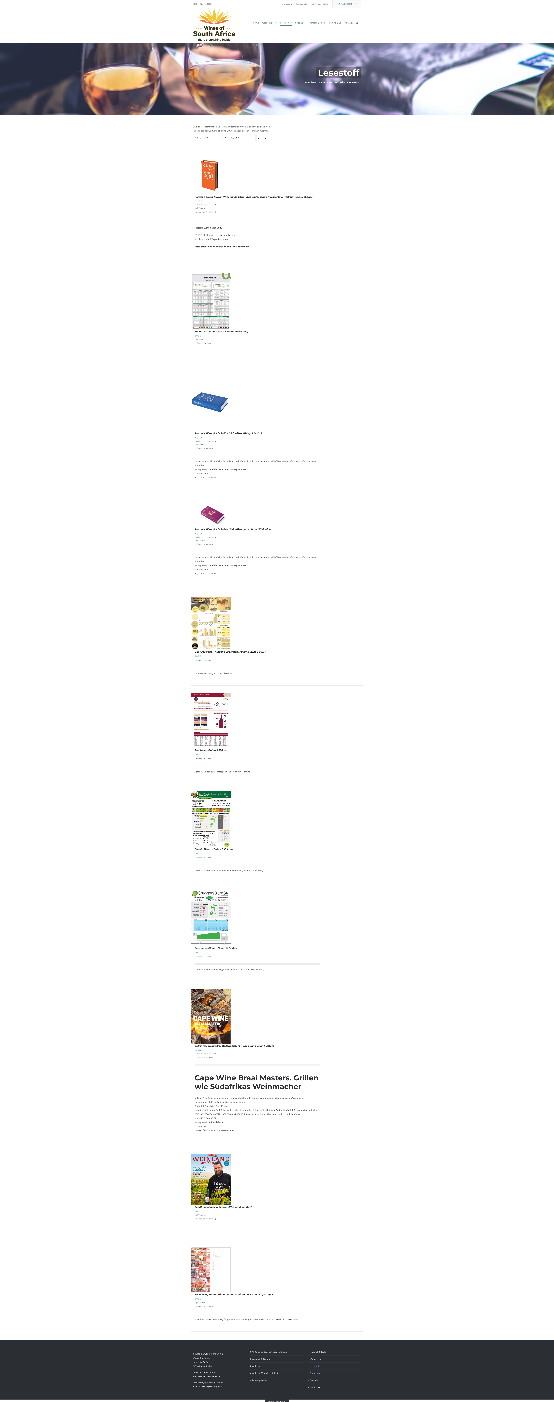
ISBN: (197, 1118)
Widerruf (256, 1366)
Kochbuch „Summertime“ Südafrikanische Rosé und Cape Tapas (234, 1294)
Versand (202, 208)
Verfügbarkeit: (220, 469)
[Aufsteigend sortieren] (225, 138)
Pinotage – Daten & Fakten (211, 750)
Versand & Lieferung (262, 1359)
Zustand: (199, 473)
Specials (314, 1380)
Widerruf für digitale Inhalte (265, 1373)
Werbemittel (316, 1359)
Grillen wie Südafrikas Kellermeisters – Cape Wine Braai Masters (234, 1046)
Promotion (315, 1373)
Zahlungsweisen (260, 1380)
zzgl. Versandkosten (225, 235)
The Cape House (240, 246)
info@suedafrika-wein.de (211, 1382)
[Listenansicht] (265, 138)
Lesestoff (314, 1366)
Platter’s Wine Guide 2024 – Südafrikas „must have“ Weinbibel (233, 529)
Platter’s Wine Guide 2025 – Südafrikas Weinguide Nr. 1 (228, 433)
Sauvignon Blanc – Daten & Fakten (216, 948)
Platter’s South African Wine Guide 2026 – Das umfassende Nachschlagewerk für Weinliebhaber (253, 197)
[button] (357, 23)
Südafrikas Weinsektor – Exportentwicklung (221, 331)
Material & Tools (318, 1352)
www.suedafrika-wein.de (210, 1386)
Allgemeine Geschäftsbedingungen (269, 1352)
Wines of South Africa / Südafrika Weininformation (278, 1110)
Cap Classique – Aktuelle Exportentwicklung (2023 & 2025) (230, 651)
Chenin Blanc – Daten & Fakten (214, 849)
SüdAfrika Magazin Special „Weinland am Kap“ (223, 1207)
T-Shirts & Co (316, 1387)
